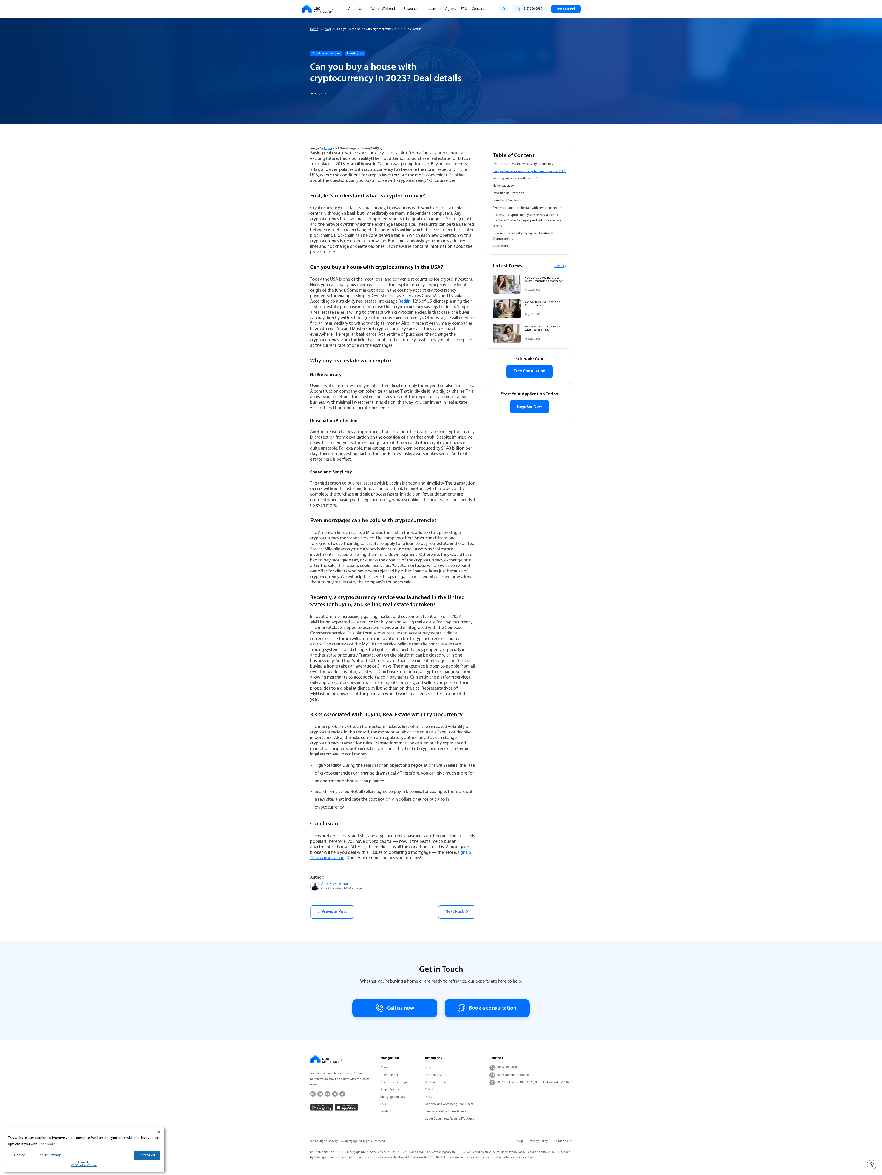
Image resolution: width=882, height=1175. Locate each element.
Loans (431, 9)
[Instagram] (313, 1094)
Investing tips (355, 53)
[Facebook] (327, 1094)
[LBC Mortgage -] (317, 9)
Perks (428, 1097)
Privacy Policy (538, 1141)
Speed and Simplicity (507, 200)
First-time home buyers (326, 53)
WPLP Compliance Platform (84, 1165)
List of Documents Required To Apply (449, 1119)
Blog (328, 29)
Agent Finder (389, 1075)
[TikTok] (342, 1094)
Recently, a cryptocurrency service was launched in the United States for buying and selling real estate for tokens (529, 220)
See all (559, 266)
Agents (450, 9)
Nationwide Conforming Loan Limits (449, 1104)
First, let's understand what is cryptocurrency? (524, 164)
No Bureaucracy (503, 186)
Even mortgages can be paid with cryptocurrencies (527, 208)
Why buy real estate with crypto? (515, 178)
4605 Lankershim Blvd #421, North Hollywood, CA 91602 (534, 1082)
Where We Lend (383, 9)
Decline (19, 1155)
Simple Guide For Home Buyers (445, 1111)
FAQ (464, 9)
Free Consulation (529, 371)
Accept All (147, 1155)
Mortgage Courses (392, 1097)
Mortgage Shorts (436, 1082)
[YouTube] (335, 1094)
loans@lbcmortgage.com (514, 1075)
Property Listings (436, 1075)
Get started (566, 9)
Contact (478, 9)
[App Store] (346, 1107)
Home (314, 29)
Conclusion (501, 246)
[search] (503, 9)
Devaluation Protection (508, 193)
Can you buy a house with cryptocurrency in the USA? (529, 171)
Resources (411, 9)
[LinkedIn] (320, 1094)
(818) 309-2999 (507, 1067)
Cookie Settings (49, 1155)
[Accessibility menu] (871, 1164)
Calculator (431, 1089)
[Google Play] (321, 1107)
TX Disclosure (563, 1141)
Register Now (529, 407)
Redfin (404, 301)
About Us (355, 9)
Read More (47, 1144)
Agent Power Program (395, 1082)
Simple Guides (389, 1089)
